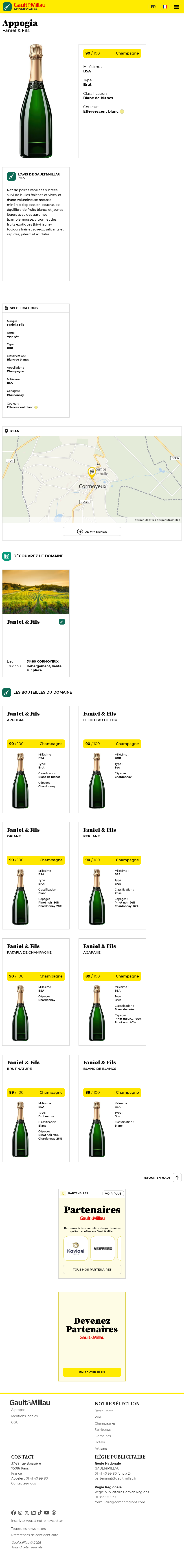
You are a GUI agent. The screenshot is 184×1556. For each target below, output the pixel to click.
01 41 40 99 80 (37, 1478)
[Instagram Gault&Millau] (20, 1513)
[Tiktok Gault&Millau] (40, 1513)
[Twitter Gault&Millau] (26, 1513)
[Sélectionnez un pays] (165, 6)
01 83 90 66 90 (106, 1497)
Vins (98, 1417)
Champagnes (105, 1423)
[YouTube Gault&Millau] (46, 1513)
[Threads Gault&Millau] (54, 1513)
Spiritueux (103, 1430)
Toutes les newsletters (28, 1529)
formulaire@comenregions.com (120, 1502)
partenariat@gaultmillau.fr (116, 1478)
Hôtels (100, 1442)
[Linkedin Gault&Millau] (33, 1513)
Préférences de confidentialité (34, 1535)
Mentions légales (24, 1416)
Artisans (101, 1448)
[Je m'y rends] (92, 483)
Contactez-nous (23, 1483)
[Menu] (176, 6)
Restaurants (104, 1411)
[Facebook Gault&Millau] (13, 1513)
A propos (18, 1410)
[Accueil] (29, 5)
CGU (14, 1422)
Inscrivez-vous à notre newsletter (37, 1521)
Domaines (103, 1436)
